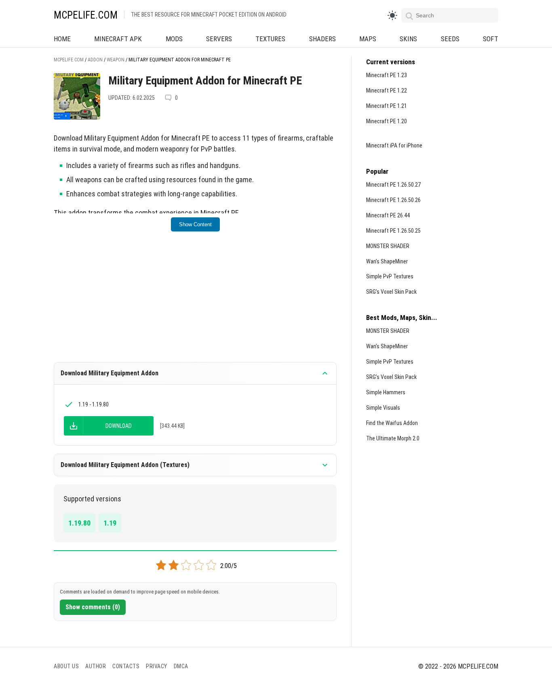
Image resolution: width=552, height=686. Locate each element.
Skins (408, 39)
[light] (392, 15)
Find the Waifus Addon (392, 423)
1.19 (109, 523)
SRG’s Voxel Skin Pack (391, 291)
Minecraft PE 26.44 (388, 215)
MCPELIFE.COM (86, 15)
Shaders (322, 39)
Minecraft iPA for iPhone (394, 145)
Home (62, 39)
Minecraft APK (118, 39)
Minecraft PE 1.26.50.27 (393, 184)
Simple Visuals (383, 407)
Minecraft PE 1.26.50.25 (393, 230)
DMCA (181, 666)
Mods (174, 39)
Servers (219, 39)
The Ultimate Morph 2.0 (392, 438)
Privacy (156, 666)
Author (95, 666)
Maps (367, 39)
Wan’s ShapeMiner (387, 261)
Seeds (450, 39)
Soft (490, 39)
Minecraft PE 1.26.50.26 (393, 200)
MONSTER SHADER (387, 246)
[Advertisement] (195, 302)
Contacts (125, 666)
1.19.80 (79, 523)
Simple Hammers (385, 392)
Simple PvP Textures (389, 276)
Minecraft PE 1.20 (386, 121)
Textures (270, 39)
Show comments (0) (92, 607)
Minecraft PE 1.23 (386, 75)
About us (66, 666)
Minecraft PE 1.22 (386, 90)
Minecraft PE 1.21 (386, 106)
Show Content (195, 224)
